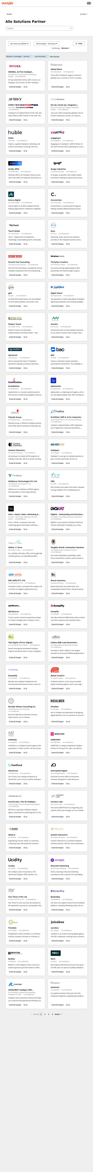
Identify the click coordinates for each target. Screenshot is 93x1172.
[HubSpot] (7, 3)
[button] (84, 14)
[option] (18, 43)
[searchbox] (39, 28)
